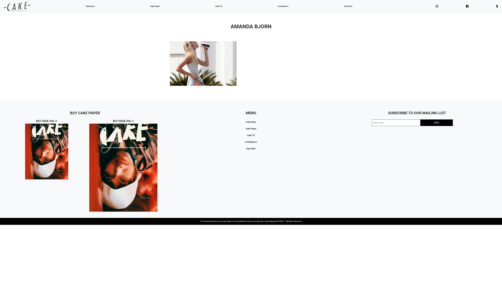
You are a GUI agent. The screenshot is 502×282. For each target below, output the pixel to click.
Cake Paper (155, 6)
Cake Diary (90, 6)
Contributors (283, 6)
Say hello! (348, 6)
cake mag (17, 6)
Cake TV (218, 6)
